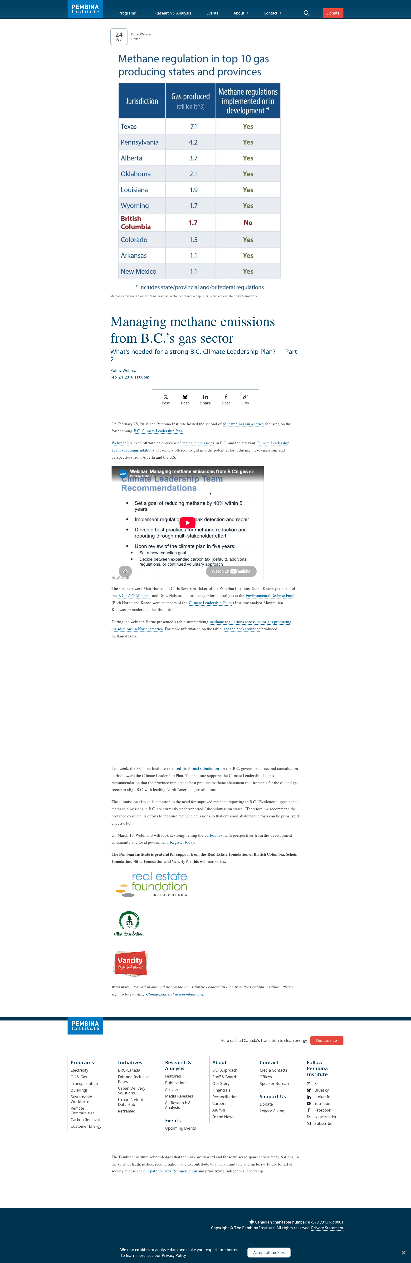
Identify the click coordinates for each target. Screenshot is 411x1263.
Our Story (221, 1083)
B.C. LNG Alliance (134, 595)
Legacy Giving (272, 1110)
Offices (266, 1076)
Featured (173, 1076)
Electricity (79, 1070)
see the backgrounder (242, 629)
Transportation (84, 1083)
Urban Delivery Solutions (131, 1091)
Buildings (79, 1090)
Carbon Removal (85, 1119)
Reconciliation (225, 1096)
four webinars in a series (243, 424)
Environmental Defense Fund (270, 595)
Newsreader (325, 1116)
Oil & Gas (79, 1076)
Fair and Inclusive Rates (134, 1079)
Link (245, 403)
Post (166, 403)
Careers (219, 1103)
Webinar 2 (120, 443)
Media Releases (179, 1096)
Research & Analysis (173, 13)
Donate (333, 13)
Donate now (327, 1040)
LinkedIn (322, 1096)
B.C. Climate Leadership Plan (158, 430)
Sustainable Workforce (81, 1099)
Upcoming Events (180, 1128)
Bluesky (321, 1090)
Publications (176, 1082)
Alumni (218, 1110)
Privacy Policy (174, 1255)
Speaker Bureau (274, 1083)
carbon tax (214, 835)
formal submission (203, 768)
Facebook (322, 1110)
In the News (223, 1116)
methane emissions (198, 443)
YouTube (322, 1103)
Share (205, 403)
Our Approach (224, 1070)
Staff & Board (224, 1076)
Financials (221, 1090)
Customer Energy (86, 1126)
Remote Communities (82, 1111)
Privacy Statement (327, 1227)
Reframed (126, 1111)
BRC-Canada (129, 1070)
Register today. (182, 842)
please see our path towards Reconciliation (161, 1171)
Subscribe (323, 1123)
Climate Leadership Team (210, 602)
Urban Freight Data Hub (130, 1102)
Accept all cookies (269, 1252)
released (174, 768)
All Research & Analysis (178, 1105)
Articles (172, 1089)
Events (212, 13)
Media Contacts (273, 1070)
